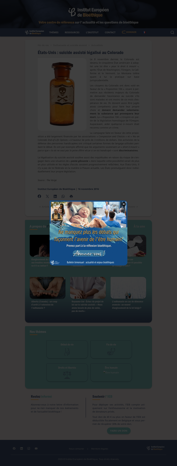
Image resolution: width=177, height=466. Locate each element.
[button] (88, 233)
